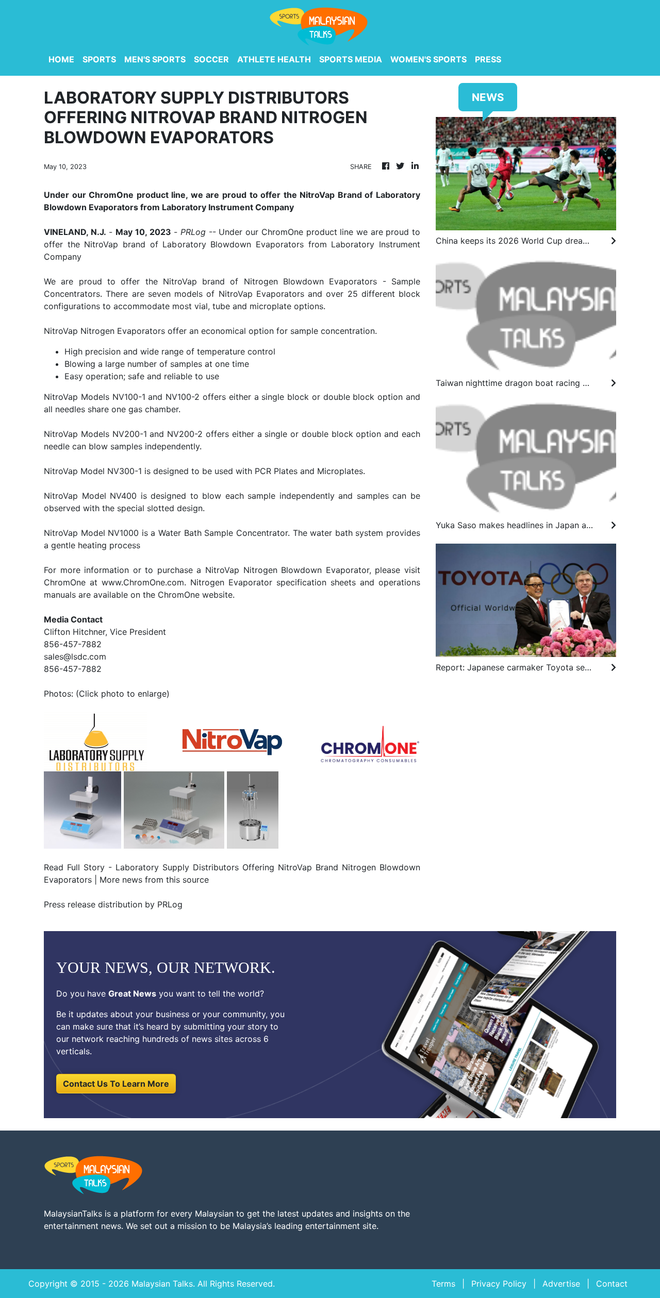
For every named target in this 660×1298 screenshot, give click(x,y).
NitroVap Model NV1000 (91, 533)
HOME (61, 59)
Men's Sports (155, 59)
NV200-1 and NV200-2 (157, 434)
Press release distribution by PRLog (113, 904)
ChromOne (282, 232)
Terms (443, 1283)
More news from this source (154, 879)
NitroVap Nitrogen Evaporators (104, 331)
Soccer (211, 59)
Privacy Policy (498, 1283)
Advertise (561, 1283)
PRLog (193, 232)
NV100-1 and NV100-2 (156, 397)
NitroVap (180, 281)
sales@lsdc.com (75, 656)
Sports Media (350, 59)
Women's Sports (428, 59)
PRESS (488, 59)
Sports (99, 59)
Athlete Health (274, 59)
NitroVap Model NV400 (90, 496)
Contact (612, 1283)
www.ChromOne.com (143, 582)
